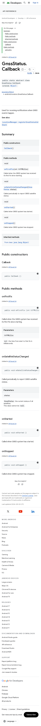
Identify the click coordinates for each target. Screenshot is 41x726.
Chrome (5, 690)
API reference (10, 11)
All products (6, 701)
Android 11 (5, 628)
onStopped (8, 223)
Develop (20, 18)
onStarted (8, 207)
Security (5, 531)
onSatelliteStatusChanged (15, 187)
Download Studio (8, 648)
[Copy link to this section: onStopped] (15, 451)
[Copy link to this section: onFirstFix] (14, 296)
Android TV (6, 597)
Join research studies (9, 672)
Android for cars (8, 593)
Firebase (5, 694)
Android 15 (6, 613)
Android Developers (8, 18)
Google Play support (9, 669)
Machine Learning (8, 558)
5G (3, 573)
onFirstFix (9, 169)
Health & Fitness (7, 562)
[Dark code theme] (37, 273)
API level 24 (12, 57)
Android (5, 523)
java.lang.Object (8, 92)
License (12, 709)
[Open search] (24, 2)
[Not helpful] (19, 23)
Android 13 (6, 621)
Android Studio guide (9, 637)
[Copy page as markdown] (30, 69)
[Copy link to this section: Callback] (12, 262)
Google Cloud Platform (10, 697)
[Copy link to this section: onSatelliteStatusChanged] (31, 356)
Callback (8, 148)
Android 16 (6, 610)
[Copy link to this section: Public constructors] (30, 254)
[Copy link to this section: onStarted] (14, 419)
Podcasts (5, 545)
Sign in (35, 3)
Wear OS (5, 586)
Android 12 (6, 624)
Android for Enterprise (10, 527)
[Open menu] (3, 2)
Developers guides (8, 641)
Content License (27, 496)
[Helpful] (16, 23)
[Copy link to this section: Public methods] (24, 289)
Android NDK (6, 652)
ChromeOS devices (9, 589)
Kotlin (29, 73)
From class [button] (17, 242)
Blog (3, 541)
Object (13, 86)
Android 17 (6, 606)
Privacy (4, 569)
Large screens (7, 582)
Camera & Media (8, 565)
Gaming (5, 554)
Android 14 (6, 617)
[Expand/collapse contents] (15, 28)
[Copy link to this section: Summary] (16, 134)
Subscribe (31, 715)
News (4, 538)
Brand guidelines (23, 709)
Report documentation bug (11, 665)
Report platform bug (9, 661)
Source (4, 534)
